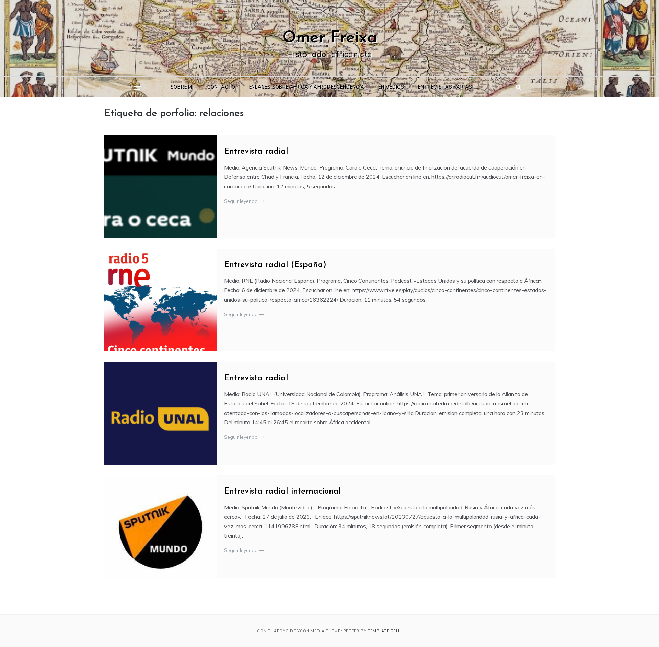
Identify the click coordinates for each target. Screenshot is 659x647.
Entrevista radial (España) (275, 265)
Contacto (221, 87)
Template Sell (384, 630)
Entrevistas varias (445, 87)
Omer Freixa (329, 38)
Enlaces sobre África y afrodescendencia (307, 87)
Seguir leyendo (241, 201)
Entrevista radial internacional (282, 491)
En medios (391, 87)
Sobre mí (182, 87)
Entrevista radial (256, 152)
